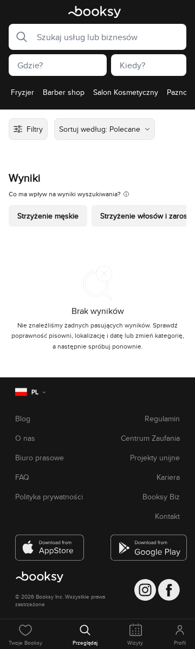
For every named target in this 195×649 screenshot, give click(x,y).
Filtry (35, 129)
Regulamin (162, 418)
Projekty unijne (155, 457)
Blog (22, 418)
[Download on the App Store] (49, 543)
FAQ (22, 477)
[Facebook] (169, 590)
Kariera (168, 477)
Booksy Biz (161, 496)
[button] (18, 37)
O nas (25, 438)
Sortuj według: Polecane (99, 129)
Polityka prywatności (49, 496)
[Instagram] (145, 590)
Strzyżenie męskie (48, 215)
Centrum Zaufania (150, 438)
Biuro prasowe (39, 457)
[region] (97, 95)
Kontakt (167, 516)
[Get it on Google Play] (145, 543)
